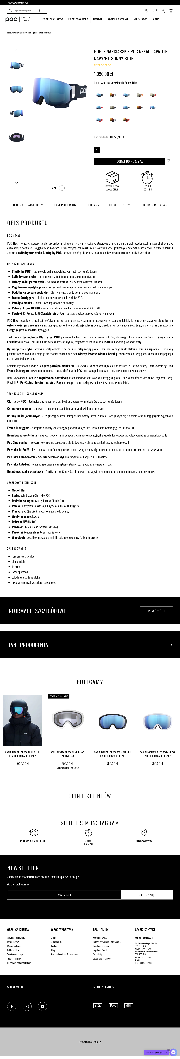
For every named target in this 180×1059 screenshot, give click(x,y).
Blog (53, 950)
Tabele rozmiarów (14, 958)
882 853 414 (140, 946)
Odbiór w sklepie (13, 950)
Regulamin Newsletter (102, 950)
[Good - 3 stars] (102, 65)
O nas (53, 937)
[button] (39, 11)
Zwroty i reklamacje (15, 954)
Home (9, 32)
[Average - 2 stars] (99, 65)
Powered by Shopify (90, 1041)
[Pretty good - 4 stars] (106, 65)
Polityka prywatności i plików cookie (107, 941)
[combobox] (30, 11)
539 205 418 (140, 954)
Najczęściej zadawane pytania (19, 962)
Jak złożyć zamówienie (16, 937)
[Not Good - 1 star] (95, 65)
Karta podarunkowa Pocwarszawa (64, 954)
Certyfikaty (97, 954)
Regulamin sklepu (100, 937)
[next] (177, 732)
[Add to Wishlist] (169, 161)
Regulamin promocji (101, 946)
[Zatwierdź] (10, 11)
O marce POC (56, 941)
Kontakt (54, 946)
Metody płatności (14, 946)
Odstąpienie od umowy (102, 958)
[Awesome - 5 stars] (109, 65)
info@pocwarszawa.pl (143, 962)
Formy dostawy (13, 941)
